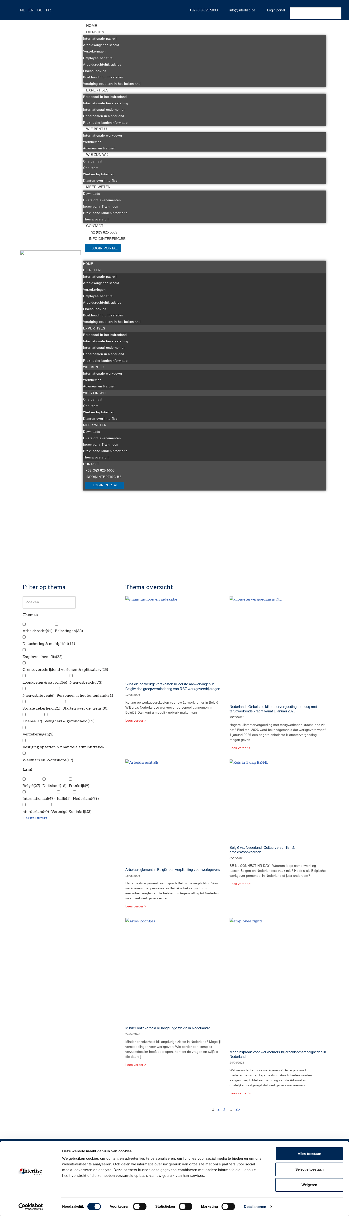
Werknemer (92, 142)
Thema (32, 721)
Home (91, 26)
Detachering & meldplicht (49, 644)
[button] (204, 257)
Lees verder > (135, 720)
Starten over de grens (85, 708)
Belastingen (69, 631)
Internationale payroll (100, 38)
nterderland (36, 812)
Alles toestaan (309, 1154)
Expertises (97, 90)
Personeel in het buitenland (105, 97)
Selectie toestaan (309, 1169)
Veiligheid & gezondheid (69, 721)
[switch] (139, 1206)
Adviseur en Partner (99, 148)
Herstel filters (35, 818)
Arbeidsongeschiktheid (101, 45)
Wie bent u (96, 129)
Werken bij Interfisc (98, 174)
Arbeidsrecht (37, 631)
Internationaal (39, 798)
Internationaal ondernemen (104, 109)
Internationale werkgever (102, 135)
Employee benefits (98, 58)
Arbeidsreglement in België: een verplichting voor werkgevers (172, 870)
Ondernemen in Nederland (103, 116)
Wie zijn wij (97, 155)
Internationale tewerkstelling (105, 103)
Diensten (95, 32)
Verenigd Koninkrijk (71, 812)
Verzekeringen (94, 51)
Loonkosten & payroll (45, 682)
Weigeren (309, 1185)
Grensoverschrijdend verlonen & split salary (65, 670)
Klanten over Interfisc (100, 180)
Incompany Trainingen (100, 206)
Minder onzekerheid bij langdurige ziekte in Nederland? (167, 1028)
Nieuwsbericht (86, 682)
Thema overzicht (96, 219)
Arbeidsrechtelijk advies (102, 64)
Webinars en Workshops (48, 760)
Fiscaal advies (94, 71)
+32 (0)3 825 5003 (103, 232)
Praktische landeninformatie (105, 122)
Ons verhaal (92, 161)
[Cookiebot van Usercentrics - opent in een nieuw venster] (31, 1206)
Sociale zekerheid (41, 708)
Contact (94, 226)
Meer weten (98, 187)
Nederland (86, 798)
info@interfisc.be (107, 239)
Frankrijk (79, 786)
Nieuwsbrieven (38, 695)
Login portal (104, 248)
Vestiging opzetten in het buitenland (112, 84)
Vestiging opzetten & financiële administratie (65, 747)
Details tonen (255, 1207)
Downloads (91, 194)
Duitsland (54, 786)
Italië (64, 798)
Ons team (91, 168)
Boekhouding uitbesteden (103, 77)
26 (238, 1109)
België (31, 786)
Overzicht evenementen (102, 200)
